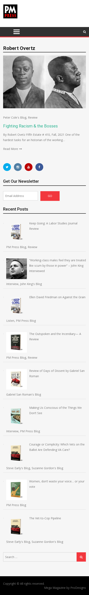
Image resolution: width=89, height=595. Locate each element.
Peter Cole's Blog (14, 117)
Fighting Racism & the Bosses (30, 126)
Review (32, 117)
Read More (10, 149)
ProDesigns (78, 588)
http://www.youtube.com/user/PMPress (28, 167)
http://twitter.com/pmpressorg (7, 167)
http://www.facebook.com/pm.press (39, 167)
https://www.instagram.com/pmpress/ (18, 167)
